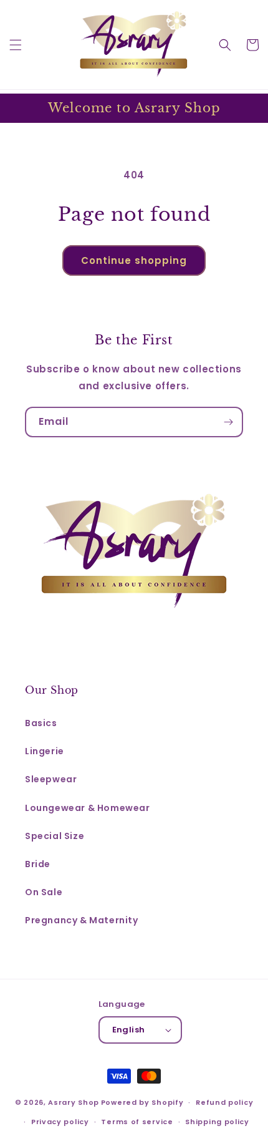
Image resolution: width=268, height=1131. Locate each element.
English (128, 1030)
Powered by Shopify (142, 1102)
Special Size (54, 836)
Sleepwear (51, 779)
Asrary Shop (73, 1102)
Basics (41, 723)
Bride (37, 864)
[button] (15, 45)
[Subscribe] (228, 422)
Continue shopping (134, 260)
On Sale (43, 892)
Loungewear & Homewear (87, 808)
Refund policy (224, 1102)
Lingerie (44, 751)
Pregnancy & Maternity (81, 920)
